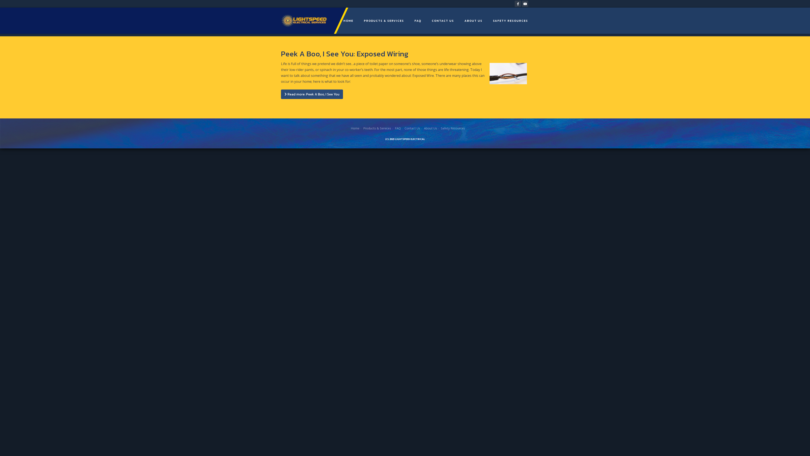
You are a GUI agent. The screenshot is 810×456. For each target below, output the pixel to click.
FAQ (417, 21)
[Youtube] (525, 4)
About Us (473, 21)
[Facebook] (518, 4)
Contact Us (443, 21)
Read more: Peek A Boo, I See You (313, 94)
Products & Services (384, 21)
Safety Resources (510, 21)
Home (348, 21)
